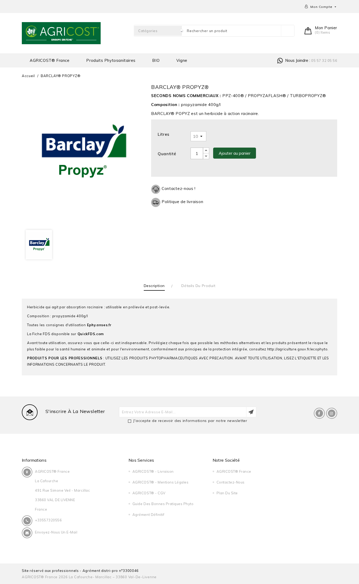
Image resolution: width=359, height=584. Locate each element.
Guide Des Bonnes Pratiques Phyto (163, 504)
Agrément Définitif (148, 514)
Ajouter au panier (234, 153)
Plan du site (227, 493)
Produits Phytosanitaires (110, 60)
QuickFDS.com (91, 334)
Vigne (181, 60)
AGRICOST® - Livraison (153, 471)
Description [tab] (154, 285)
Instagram (331, 413)
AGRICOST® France (50, 60)
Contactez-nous (231, 482)
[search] (287, 30)
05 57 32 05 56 (324, 60)
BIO (156, 60)
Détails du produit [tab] (198, 285)
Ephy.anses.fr (99, 325)
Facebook (319, 413)
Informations (34, 460)
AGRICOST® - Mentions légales (160, 482)
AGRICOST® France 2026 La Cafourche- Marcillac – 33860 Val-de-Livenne (89, 577)
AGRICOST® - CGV (149, 493)
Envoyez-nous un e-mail (56, 532)
